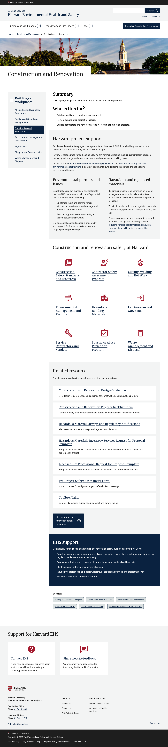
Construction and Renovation (23, 130)
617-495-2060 (20, 709)
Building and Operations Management (26, 121)
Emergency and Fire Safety (59, 25)
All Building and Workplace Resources (27, 112)
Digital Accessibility (31, 741)
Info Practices (80, 741)
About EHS (66, 703)
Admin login (155, 723)
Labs (85, 25)
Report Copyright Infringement (57, 741)
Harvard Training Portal (99, 703)
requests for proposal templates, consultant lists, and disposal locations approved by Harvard (129, 228)
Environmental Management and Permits (28, 139)
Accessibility (13, 741)
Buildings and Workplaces (22, 25)
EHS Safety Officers (70, 713)
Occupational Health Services (98, 709)
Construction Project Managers (100, 600)
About (144, 17)
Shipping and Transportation (28, 152)
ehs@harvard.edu (20, 724)
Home (10, 34)
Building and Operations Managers (68, 600)
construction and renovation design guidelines (90, 163)
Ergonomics (21, 146)
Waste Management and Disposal (27, 160)
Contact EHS (59, 548)
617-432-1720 (20, 718)
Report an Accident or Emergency (141, 26)
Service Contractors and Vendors (131, 600)
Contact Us (155, 17)
